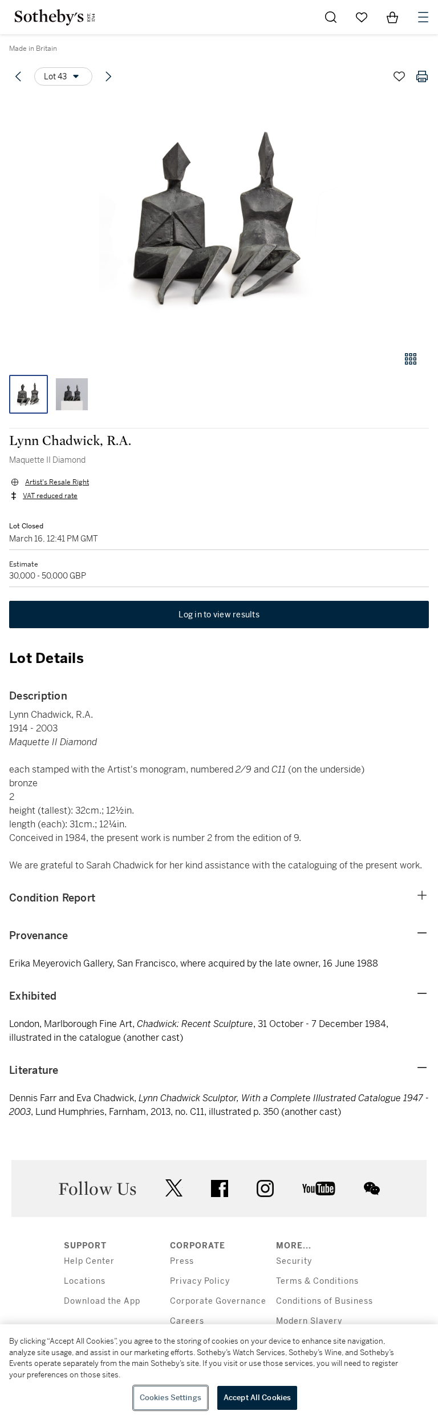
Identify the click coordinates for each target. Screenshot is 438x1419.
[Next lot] (108, 76)
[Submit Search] (330, 17)
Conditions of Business (324, 1301)
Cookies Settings (170, 1397)
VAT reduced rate (50, 495)
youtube (318, 1188)
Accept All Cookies (257, 1397)
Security (294, 1261)
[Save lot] (399, 76)
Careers (187, 1321)
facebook (219, 1188)
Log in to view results (219, 614)
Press (182, 1261)
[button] (219, 219)
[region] (219, 1371)
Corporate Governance (218, 1301)
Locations (85, 1281)
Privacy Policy (200, 1281)
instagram (265, 1188)
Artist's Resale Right (57, 482)
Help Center (89, 1261)
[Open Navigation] (423, 17)
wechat (372, 1188)
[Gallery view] (411, 358)
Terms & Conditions (317, 1281)
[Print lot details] (422, 76)
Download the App (102, 1301)
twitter (173, 1188)
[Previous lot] (18, 76)
